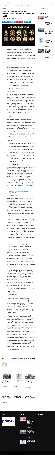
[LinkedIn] (3, 56)
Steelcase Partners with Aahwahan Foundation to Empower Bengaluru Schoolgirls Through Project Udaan (7, 398)
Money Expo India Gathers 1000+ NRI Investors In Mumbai (18, 397)
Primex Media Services (21, 453)
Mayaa (19, 286)
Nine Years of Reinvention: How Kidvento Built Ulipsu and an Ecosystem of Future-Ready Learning (7, 383)
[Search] (51, 2)
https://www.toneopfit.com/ (20, 137)
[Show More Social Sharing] (32, 22)
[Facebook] (3, 51)
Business (3, 8)
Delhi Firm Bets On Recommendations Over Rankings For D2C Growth (30, 397)
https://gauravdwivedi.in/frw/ (24, 113)
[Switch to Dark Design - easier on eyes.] (52, 2)
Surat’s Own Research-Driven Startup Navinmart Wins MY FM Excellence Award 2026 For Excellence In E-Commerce (49, 53)
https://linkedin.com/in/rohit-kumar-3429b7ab (24, 265)
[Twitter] (3, 53)
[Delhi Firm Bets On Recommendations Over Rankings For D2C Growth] (30, 392)
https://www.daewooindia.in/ (17, 88)
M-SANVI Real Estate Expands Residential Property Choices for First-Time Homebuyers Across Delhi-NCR (18, 383)
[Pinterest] (3, 58)
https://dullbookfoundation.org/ (22, 328)
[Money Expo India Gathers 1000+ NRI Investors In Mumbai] (19, 392)
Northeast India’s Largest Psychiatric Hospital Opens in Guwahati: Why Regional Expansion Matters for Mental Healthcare (30, 383)
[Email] (3, 63)
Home (18, 2)
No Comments (14, 18)
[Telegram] (3, 60)
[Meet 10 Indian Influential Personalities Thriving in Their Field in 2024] (18, 35)
